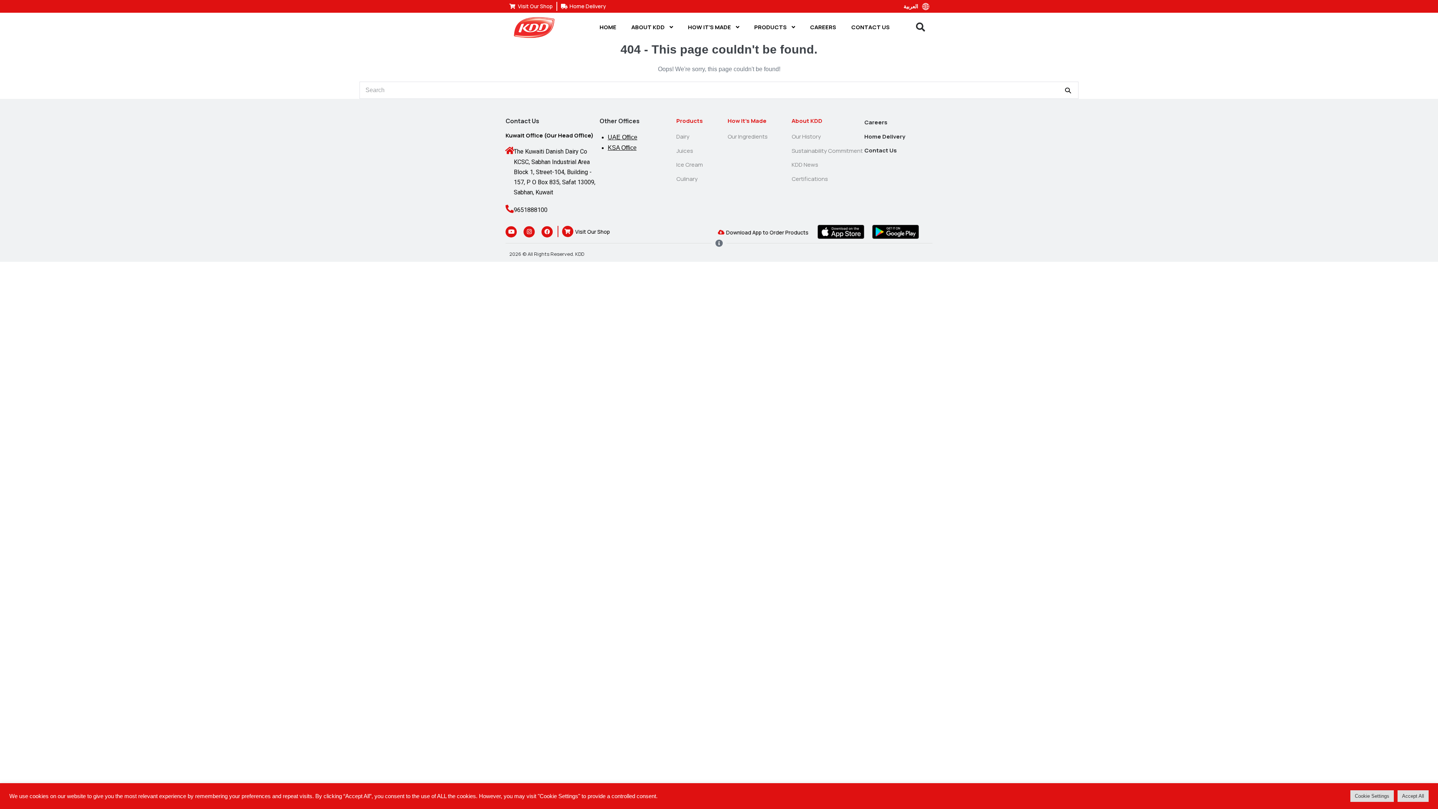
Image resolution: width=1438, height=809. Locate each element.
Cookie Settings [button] (1372, 796)
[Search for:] (719, 90)
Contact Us (870, 27)
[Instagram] (529, 231)
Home (608, 27)
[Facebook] (547, 231)
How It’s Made (710, 27)
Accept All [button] (1413, 796)
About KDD (648, 27)
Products (771, 27)
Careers (823, 27)
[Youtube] (511, 231)
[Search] (1068, 90)
